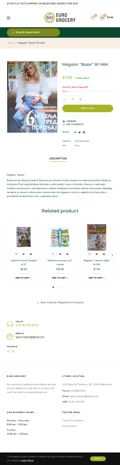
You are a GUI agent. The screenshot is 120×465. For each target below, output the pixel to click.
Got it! (98, 459)
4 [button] (66, 287)
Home (10, 43)
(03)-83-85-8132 (27, 325)
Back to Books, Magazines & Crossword (61, 302)
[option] (23, 255)
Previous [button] (7, 255)
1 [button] (53, 287)
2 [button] (57, 287)
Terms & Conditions (73, 421)
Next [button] (112, 255)
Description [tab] (58, 159)
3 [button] (62, 287)
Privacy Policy (69, 426)
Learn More (27, 461)
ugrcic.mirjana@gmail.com (30, 337)
